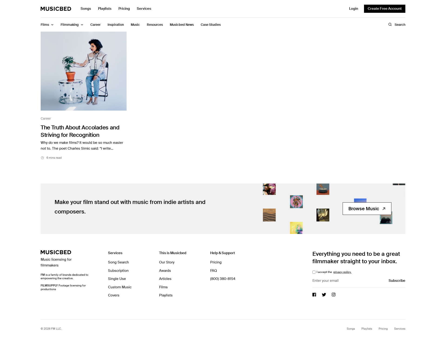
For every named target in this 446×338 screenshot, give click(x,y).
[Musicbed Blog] (56, 9)
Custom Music (119, 287)
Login (353, 8)
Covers (113, 295)
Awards (165, 270)
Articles (165, 278)
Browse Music (363, 209)
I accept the (333, 272)
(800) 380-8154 (222, 278)
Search (400, 25)
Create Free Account (385, 8)
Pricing (124, 8)
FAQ (213, 270)
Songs (86, 8)
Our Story (166, 262)
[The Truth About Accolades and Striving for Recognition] (84, 71)
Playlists (105, 8)
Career (46, 118)
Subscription (118, 270)
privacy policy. (342, 272)
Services (144, 8)
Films (163, 287)
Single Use (117, 278)
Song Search (118, 262)
